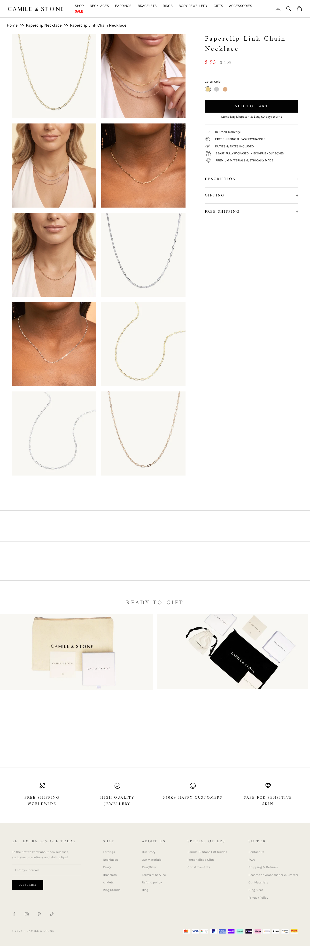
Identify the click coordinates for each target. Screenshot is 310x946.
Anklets (108, 882)
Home (12, 25)
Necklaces (99, 5)
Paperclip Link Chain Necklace (98, 25)
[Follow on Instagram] (26, 914)
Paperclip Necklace (44, 25)
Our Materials (152, 859)
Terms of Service (154, 875)
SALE (79, 11)
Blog (145, 890)
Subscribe (27, 885)
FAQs (251, 859)
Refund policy (152, 882)
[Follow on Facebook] (14, 914)
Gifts (218, 5)
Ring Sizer (149, 867)
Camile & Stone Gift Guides (207, 852)
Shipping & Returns (263, 867)
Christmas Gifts (198, 867)
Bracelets (147, 5)
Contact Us (256, 852)
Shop (79, 5)
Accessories (240, 5)
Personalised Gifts (200, 859)
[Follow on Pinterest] (39, 914)
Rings (168, 5)
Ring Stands (112, 890)
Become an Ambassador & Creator (273, 875)
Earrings (123, 5)
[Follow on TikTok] (51, 914)
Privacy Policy (258, 897)
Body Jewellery (193, 5)
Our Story (148, 852)
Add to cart (252, 106)
